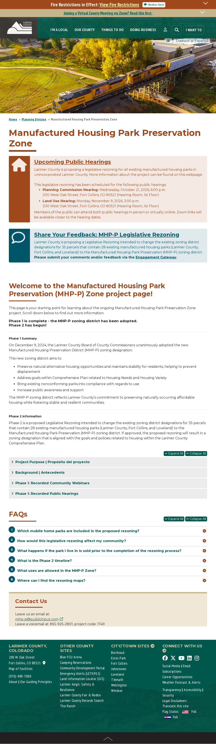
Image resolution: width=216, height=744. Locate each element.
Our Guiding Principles (36, 681)
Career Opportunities (177, 676)
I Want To (194, 29)
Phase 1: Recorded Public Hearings (46, 494)
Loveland (117, 674)
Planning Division (34, 119)
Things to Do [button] (112, 29)
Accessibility (192, 689)
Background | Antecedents (39, 473)
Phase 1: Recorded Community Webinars (51, 483)
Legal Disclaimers (174, 700)
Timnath (117, 679)
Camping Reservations (76, 662)
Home (13, 119)
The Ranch (68, 705)
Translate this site (175, 705)
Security (168, 695)
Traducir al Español (192, 41)
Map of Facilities (21, 668)
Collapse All (197, 453)
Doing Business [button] (143, 29)
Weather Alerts (156, 5)
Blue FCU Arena (71, 657)
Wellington (119, 685)
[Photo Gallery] (168, 40)
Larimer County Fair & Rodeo (80, 695)
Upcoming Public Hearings (72, 161)
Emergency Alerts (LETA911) (80, 673)
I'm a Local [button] (59, 29)
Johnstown (118, 668)
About (13, 681)
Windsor (117, 690)
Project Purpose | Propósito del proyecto (52, 462)
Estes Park (118, 658)
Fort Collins (119, 663)
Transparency (171, 689)
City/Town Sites (131, 646)
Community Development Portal (82, 668)
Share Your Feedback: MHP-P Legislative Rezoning (106, 234)
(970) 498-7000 (20, 676)
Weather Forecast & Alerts (181, 682)
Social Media (171, 665)
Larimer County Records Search (82, 700)
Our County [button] (84, 29)
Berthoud (117, 652)
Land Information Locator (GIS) (82, 678)
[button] (165, 29)
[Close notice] (206, 3)
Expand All (175, 453)
